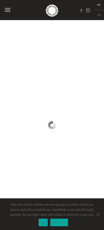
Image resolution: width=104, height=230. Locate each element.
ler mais (59, 222)
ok (43, 222)
